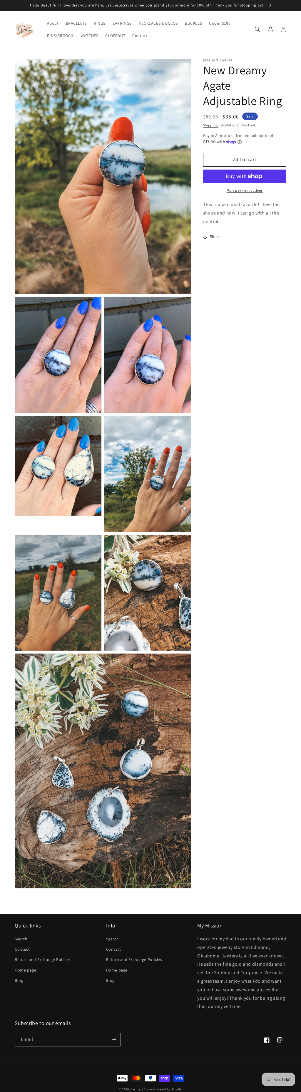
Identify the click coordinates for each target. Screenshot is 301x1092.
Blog (19, 980)
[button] (257, 29)
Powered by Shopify (168, 1089)
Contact (22, 949)
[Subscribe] (113, 1039)
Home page (25, 970)
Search (21, 939)
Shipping (210, 125)
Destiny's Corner (142, 1089)
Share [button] (215, 236)
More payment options (245, 190)
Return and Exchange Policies (43, 959)
